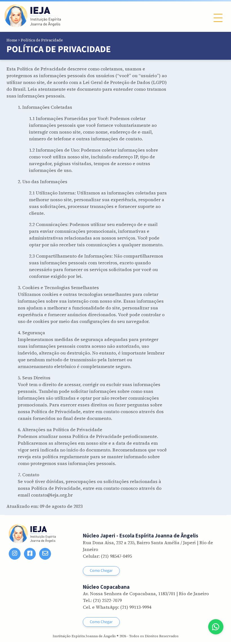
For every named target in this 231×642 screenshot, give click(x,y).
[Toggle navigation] (218, 18)
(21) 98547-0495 (116, 556)
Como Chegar (101, 571)
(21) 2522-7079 (107, 600)
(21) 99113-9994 (135, 607)
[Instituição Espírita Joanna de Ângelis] (33, 16)
